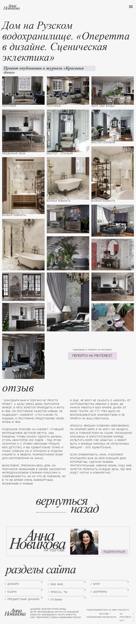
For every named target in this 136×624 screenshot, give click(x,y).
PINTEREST (126, 617)
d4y (122, 621)
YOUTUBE (104, 614)
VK (121, 614)
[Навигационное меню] (131, 6)
